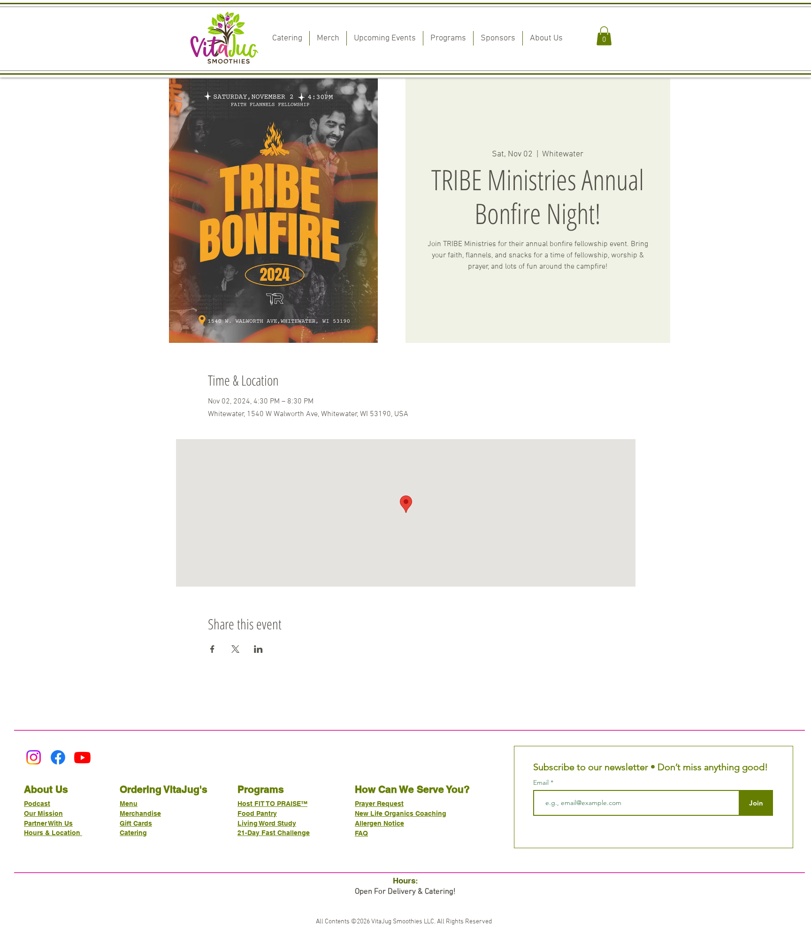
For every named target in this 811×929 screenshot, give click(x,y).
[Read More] (405, 283)
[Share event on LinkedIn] (258, 649)
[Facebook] (58, 757)
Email (542, 782)
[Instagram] (33, 757)
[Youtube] (82, 757)
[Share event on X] (235, 649)
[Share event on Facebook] (212, 649)
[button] (604, 36)
